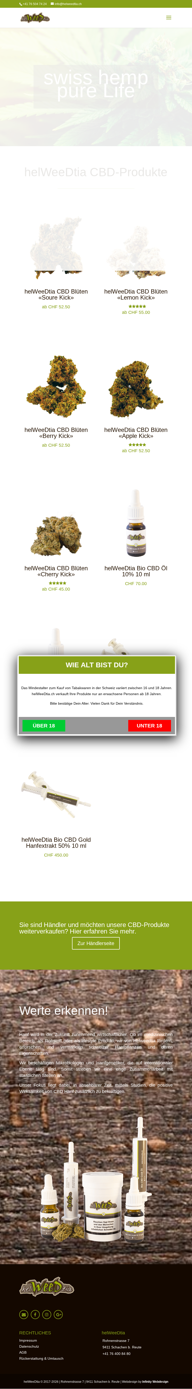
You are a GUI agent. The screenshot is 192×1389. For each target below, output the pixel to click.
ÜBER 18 (44, 725)
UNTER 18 (149, 725)
